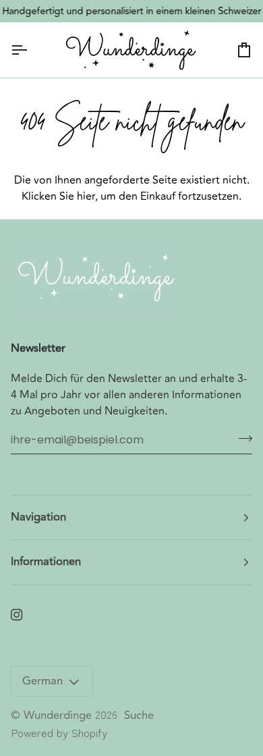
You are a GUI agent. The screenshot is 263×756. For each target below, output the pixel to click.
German (42, 681)
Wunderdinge (58, 715)
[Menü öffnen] (31, 50)
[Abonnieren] (241, 438)
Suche (139, 715)
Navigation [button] (38, 517)
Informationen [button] (46, 561)
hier (86, 196)
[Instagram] (17, 615)
